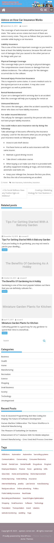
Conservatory (22, 459)
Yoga (29, 513)
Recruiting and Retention (11, 498)
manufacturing (42, 483)
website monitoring (9, 513)
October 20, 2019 (9, 278)
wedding (22, 513)
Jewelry (21, 483)
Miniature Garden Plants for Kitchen (27, 306)
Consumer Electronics (37, 459)
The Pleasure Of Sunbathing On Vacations (19, 430)
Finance (22, 469)
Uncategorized (7, 400)
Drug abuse (37, 464)
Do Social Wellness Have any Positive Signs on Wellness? (13, 193)
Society (4, 391)
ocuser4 (24, 26)
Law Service (30, 483)
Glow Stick (6, 474)
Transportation (18, 508)
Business (5, 356)
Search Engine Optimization (33, 498)
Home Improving (8, 479)
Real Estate (26, 493)
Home (5, 182)
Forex (29, 469)
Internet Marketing (9, 483)
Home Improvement (38, 474)
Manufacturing (7, 369)
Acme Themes (27, 539)
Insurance (36, 182)
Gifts (45, 469)
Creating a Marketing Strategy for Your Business (40, 191)
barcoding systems (41, 454)
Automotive (27, 182)
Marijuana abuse (8, 488)
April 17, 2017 (8, 320)
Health (4, 361)
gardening (38, 469)
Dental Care (13, 464)
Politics (36, 488)
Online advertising (24, 488)
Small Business (7, 387)
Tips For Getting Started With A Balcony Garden (27, 223)
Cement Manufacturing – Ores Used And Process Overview (26, 439)
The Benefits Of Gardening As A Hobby (27, 265)
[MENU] (51, 10)
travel (28, 508)
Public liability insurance (11, 493)
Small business (17, 503)
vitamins (36, 508)
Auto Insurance (17, 182)
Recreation (6, 374)
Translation (6, 508)
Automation (16, 454)
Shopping (5, 383)
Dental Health (25, 464)
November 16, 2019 (10, 236)
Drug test (47, 464)
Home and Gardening (20, 474)
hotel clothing (21, 479)
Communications (8, 459)
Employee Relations (9, 469)
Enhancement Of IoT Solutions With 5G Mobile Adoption (25, 435)
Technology (6, 396)
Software (28, 503)
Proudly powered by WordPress (17, 536)
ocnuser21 (25, 236)
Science (4, 378)
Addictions (6, 454)
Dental (4, 464)
